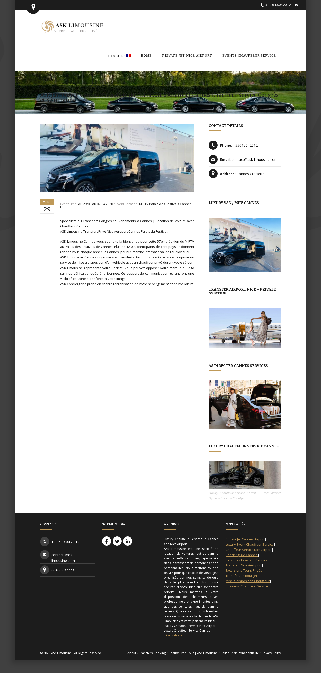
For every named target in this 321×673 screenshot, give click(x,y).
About (131, 653)
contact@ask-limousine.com (255, 159)
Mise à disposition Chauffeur (248, 581)
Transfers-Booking (152, 653)
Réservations (173, 635)
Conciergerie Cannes (242, 555)
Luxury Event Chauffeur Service (250, 544)
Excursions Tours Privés (244, 570)
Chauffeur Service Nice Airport (249, 549)
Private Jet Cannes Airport (245, 539)
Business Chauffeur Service (247, 586)
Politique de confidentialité (240, 653)
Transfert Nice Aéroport (244, 565)
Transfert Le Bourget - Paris (246, 575)
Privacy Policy (271, 653)
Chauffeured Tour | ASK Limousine (193, 653)
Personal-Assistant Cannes (246, 560)
